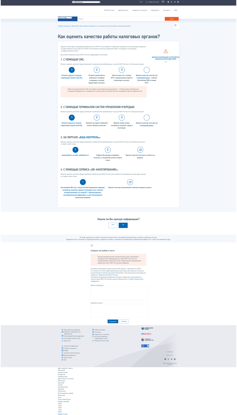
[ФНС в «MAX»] (177, 2)
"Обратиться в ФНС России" (108, 275)
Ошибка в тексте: (97, 303)
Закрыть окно (63, 414)
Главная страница (64, 26)
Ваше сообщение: (97, 285)
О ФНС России (109, 10)
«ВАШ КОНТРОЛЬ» (89, 137)
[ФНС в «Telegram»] (174, 2)
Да (123, 225)
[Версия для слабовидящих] (141, 2)
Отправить (113, 321)
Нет (113, 225)
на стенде (81, 193)
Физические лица (77, 26)
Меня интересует (90, 26)
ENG (175, 10)
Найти (171, 19)
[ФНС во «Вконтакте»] (168, 2)
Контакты (166, 10)
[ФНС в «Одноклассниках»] (171, 2)
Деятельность (123, 10)
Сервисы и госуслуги (139, 10)
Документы (155, 10)
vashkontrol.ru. (84, 155)
